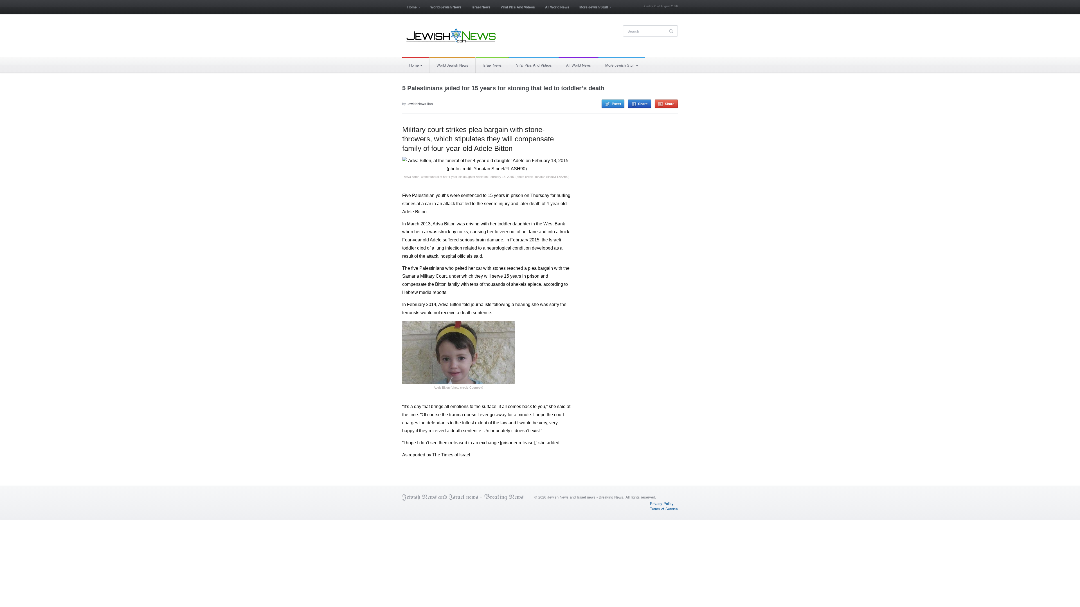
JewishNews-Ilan (420, 103)
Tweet (616, 103)
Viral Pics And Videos (518, 7)
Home (409, 8)
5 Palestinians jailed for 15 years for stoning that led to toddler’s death (503, 88)
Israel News (481, 7)
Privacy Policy (662, 503)
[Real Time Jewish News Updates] (451, 35)
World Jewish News (446, 7)
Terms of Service (664, 508)
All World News (557, 7)
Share (643, 103)
